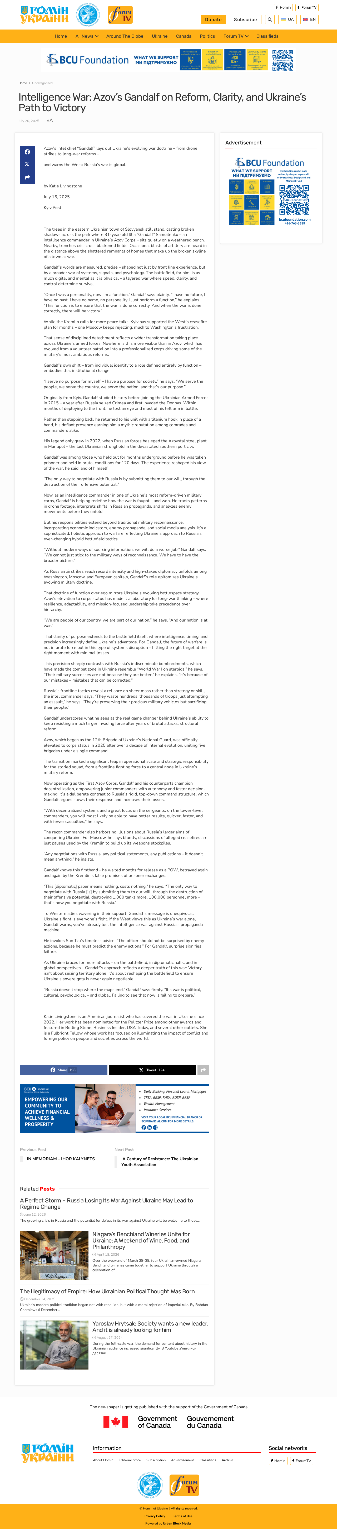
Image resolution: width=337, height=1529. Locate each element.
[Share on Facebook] (27, 152)
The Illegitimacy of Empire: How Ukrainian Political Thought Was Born (107, 1291)
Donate (213, 19)
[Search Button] (270, 19)
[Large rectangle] (269, 190)
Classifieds (267, 36)
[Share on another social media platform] (27, 177)
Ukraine (160, 36)
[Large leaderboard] (168, 59)
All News (84, 36)
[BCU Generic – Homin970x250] (114, 1108)
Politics (207, 36)
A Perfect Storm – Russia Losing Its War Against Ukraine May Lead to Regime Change (106, 1203)
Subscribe (245, 19)
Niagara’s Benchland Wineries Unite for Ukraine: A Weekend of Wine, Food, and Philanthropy (141, 1240)
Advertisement (182, 1460)
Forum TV (234, 36)
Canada (183, 36)
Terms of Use (182, 1516)
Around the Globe (124, 36)
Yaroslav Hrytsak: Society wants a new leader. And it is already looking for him (150, 1326)
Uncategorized (42, 83)
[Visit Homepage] (44, 15)
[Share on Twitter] (27, 164)
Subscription (156, 1460)
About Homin (103, 1460)
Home (61, 36)
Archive (227, 1460)
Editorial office (130, 1460)
